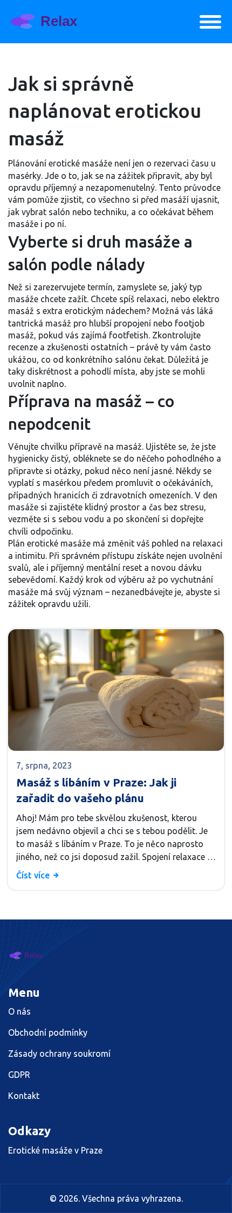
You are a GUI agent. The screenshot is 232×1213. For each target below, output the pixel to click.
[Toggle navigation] (210, 21)
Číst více (34, 875)
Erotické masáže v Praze (55, 1150)
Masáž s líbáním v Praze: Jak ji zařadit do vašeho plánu (96, 790)
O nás (19, 1011)
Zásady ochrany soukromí (59, 1053)
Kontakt (23, 1096)
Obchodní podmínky (47, 1032)
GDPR (19, 1074)
